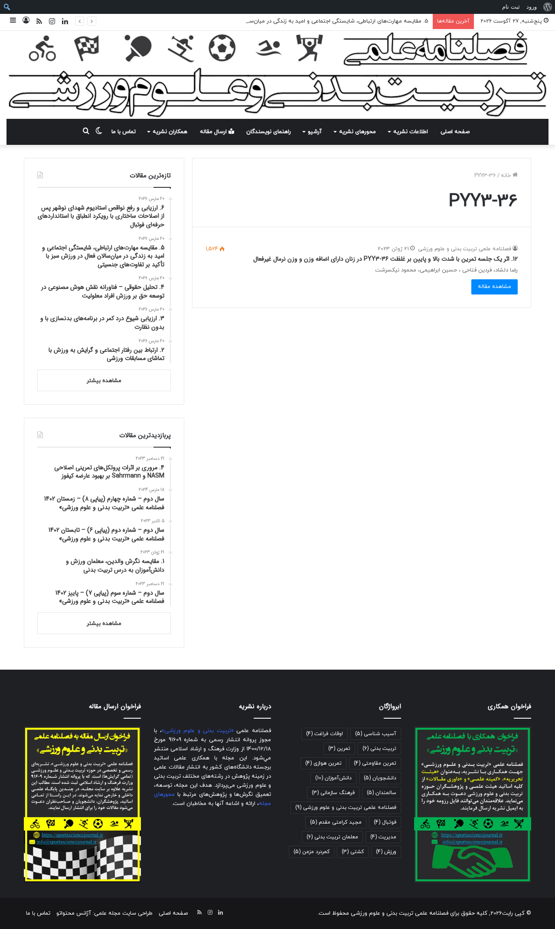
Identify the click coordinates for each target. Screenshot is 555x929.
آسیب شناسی (375, 733)
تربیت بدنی (379, 748)
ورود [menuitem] (531, 6)
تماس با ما (123, 132)
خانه (507, 176)
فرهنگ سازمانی (333, 792)
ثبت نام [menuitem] (511, 6)
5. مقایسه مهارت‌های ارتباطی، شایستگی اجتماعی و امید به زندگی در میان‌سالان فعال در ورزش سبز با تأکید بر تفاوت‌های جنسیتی (275, 21)
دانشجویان (380, 778)
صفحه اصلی (455, 132)
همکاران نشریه (170, 132)
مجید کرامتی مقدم (336, 822)
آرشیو (315, 132)
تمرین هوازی (323, 763)
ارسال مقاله (214, 132)
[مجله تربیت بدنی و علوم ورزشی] (277, 75)
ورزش (386, 851)
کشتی (353, 851)
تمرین (339, 748)
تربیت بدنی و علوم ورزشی (197, 731)
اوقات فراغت (324, 733)
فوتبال (385, 822)
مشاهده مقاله (494, 287)
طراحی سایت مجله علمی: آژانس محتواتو (104, 913)
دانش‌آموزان (333, 778)
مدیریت (383, 837)
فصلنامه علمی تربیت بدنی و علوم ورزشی (464, 248)
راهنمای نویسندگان (268, 132)
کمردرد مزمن (312, 851)
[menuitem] (547, 7)
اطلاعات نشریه (410, 132)
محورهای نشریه (357, 132)
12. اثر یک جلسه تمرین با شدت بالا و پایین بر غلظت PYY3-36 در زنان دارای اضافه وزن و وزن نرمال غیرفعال (385, 259)
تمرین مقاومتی (375, 763)
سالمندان (381, 792)
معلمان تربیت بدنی (332, 837)
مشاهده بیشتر (104, 381)
